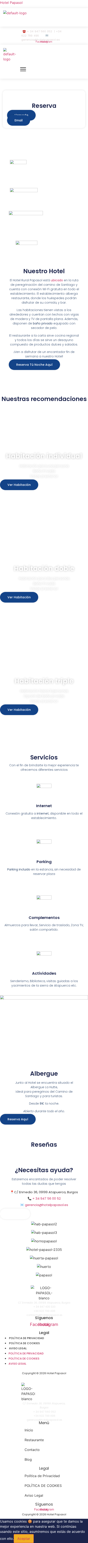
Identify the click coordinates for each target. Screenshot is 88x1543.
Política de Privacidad (26, 1338)
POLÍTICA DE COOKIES (24, 1343)
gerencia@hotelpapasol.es (46, 1205)
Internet (44, 805)
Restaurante (34, 1440)
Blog (28, 1459)
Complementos (44, 917)
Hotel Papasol (11, 2)
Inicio (29, 1430)
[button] (34, 20)
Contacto (32, 1450)
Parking (44, 861)
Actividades (44, 973)
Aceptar (23, 1538)
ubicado (57, 280)
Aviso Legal (18, 1348)
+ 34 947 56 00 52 (46, 1198)
